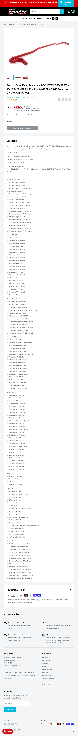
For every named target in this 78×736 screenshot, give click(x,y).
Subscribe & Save (67, 3)
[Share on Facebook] (59, 99)
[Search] (62, 11)
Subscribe (10, 709)
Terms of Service (48, 682)
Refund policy (47, 685)
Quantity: (10, 121)
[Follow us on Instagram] (12, 724)
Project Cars (46, 666)
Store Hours (46, 663)
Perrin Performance (14, 97)
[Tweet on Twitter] (66, 99)
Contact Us (46, 660)
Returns (45, 672)
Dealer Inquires (47, 669)
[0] (72, 11)
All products (12, 24)
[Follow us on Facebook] (5, 724)
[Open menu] (5, 11)
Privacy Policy (46, 675)
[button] (11, 100)
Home (5, 24)
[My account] (69, 11)
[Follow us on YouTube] (16, 724)
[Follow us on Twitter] (8, 724)
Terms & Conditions (48, 679)
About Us (45, 657)
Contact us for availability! (22, 128)
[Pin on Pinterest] (62, 99)
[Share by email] (70, 99)
